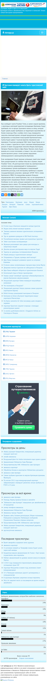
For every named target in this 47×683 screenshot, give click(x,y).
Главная (5, 79)
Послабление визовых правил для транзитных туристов (23, 239)
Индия (31, 202)
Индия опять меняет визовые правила (17, 229)
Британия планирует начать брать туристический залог (22, 86)
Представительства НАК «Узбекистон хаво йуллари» (22, 465)
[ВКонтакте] (2, 194)
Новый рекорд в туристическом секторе (18, 255)
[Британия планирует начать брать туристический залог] (23, 105)
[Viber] (15, 194)
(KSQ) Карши (9, 346)
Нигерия (12, 204)
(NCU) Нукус (9, 360)
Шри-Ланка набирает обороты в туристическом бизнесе (23, 270)
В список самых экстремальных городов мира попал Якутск (24, 265)
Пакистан (20, 204)
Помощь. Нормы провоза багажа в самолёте (19, 500)
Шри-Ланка (13, 207)
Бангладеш (10, 202)
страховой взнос (37, 204)
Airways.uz (9, 32)
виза (25, 202)
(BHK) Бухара (9, 341)
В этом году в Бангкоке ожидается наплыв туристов (22, 226)
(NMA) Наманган (10, 355)
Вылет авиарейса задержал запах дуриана (19, 542)
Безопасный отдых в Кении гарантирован (18, 273)
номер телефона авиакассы (13, 507)
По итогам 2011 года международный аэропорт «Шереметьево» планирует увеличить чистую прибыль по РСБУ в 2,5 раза (24, 482)
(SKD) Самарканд (11, 364)
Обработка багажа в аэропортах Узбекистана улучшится (23, 470)
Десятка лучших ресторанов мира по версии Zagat (22, 249)
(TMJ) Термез (9, 369)
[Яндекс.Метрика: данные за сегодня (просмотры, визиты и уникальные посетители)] (7, 680)
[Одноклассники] (5, 194)
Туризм (4, 207)
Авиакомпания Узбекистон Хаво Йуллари (18, 462)
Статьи (28, 204)
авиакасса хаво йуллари (12, 473)
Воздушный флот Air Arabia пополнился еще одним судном (25, 459)
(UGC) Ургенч (9, 374)
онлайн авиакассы (10, 457)
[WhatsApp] (18, 194)
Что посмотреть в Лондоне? (13, 286)
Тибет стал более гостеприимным (15, 242)
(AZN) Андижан (10, 336)
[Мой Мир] (9, 194)
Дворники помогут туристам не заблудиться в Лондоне (23, 268)
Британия (19, 202)
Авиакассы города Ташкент (13, 513)
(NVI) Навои (9, 350)
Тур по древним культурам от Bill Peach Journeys (21, 236)
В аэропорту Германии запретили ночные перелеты (22, 578)
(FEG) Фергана (10, 378)
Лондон (4, 204)
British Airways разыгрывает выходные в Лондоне (21, 293)
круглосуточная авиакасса (13, 530)
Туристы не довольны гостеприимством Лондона (21, 252)
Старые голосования (26, 658)
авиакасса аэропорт (11, 467)
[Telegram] (21, 194)
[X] (12, 194)
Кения (38, 202)
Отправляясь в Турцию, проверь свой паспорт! (20, 257)
